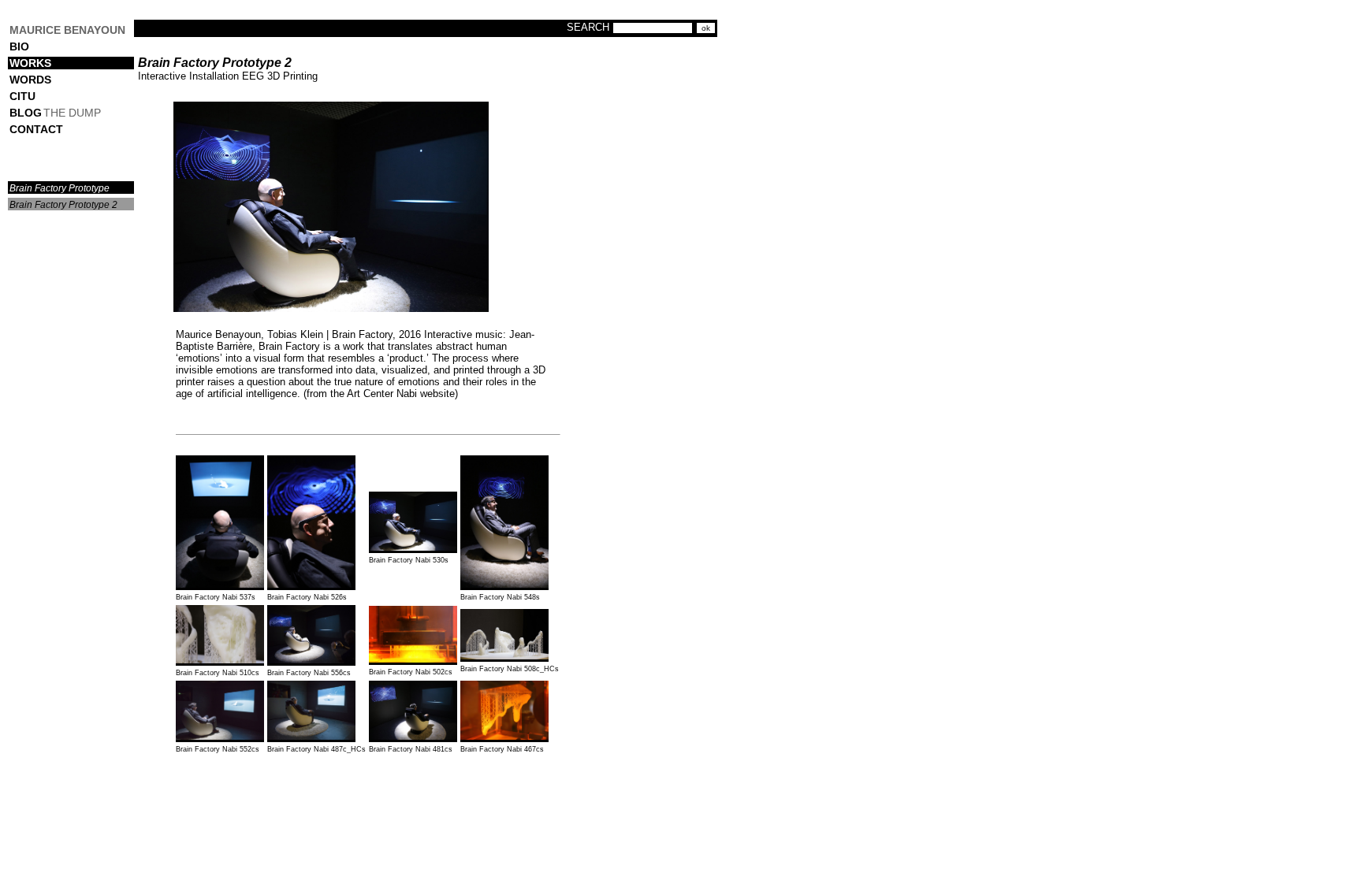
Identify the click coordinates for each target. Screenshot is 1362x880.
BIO (19, 46)
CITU (22, 96)
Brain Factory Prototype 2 (63, 204)
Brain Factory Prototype (59, 188)
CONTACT (36, 129)
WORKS (30, 63)
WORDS (30, 79)
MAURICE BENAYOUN (67, 30)
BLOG (25, 112)
